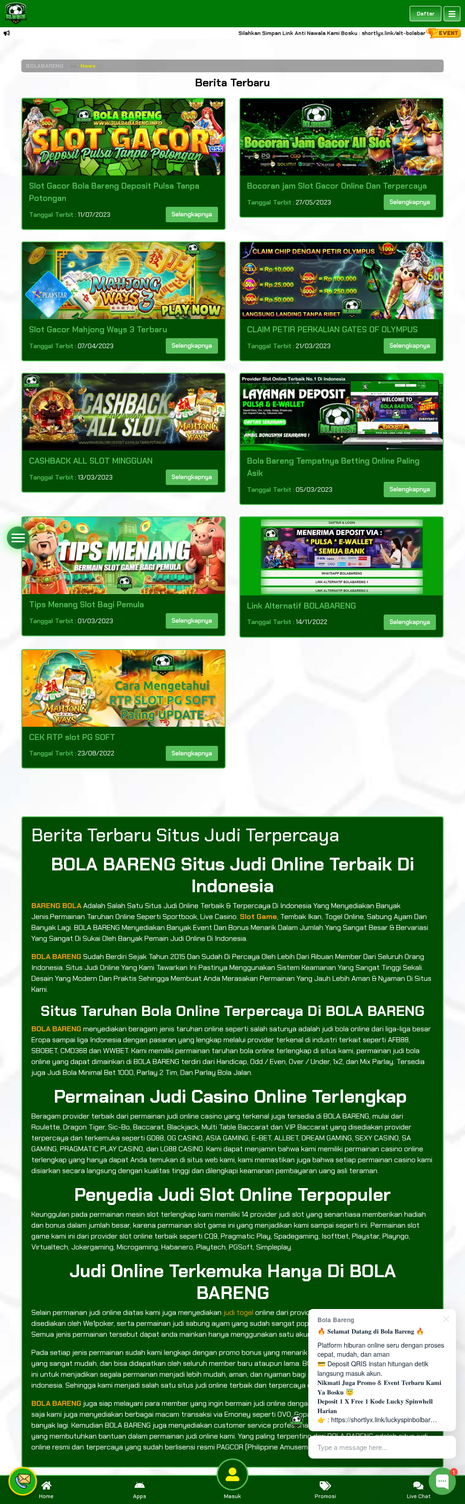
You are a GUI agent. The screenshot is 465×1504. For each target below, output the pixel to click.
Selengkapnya (192, 214)
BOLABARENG (45, 66)
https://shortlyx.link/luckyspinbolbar (380, 1419)
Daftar (426, 13)
